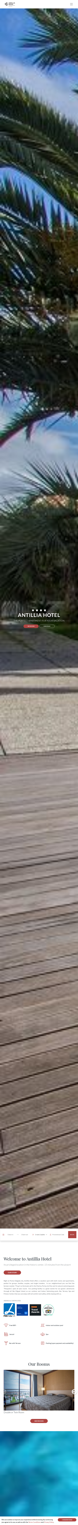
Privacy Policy (49, 1522)
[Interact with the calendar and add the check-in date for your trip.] (3, 1234)
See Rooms (39, 1421)
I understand (67, 1520)
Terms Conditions (34, 1522)
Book (72, 1234)
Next (74, 1392)
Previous (4, 1392)
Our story (47, 626)
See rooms (31, 626)
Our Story (12, 1272)
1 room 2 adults (40, 1234)
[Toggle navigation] (71, 4)
